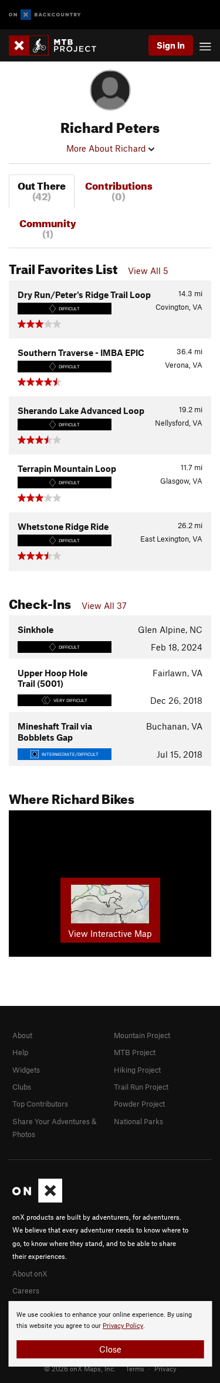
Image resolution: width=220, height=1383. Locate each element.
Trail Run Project (141, 1086)
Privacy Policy (123, 1326)
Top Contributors (40, 1103)
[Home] (58, 45)
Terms (135, 1368)
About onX (30, 1273)
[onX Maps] (37, 1199)
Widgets (26, 1069)
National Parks (138, 1121)
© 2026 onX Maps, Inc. (80, 1368)
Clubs (21, 1086)
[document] (110, 1333)
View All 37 (104, 605)
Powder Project (139, 1103)
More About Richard (107, 148)
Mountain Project (142, 1035)
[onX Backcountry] (45, 15)
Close (110, 1349)
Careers (25, 1290)
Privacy (165, 1368)
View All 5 (148, 270)
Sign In (171, 45)
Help (20, 1052)
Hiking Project (137, 1069)
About (22, 1035)
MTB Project (134, 1052)
